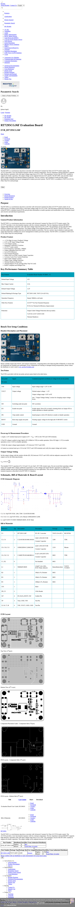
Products (6, 13)
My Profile (7, 117)
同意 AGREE (72, 900)
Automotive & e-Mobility (11, 57)
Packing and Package (10, 74)
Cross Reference (9, 69)
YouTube (10, 894)
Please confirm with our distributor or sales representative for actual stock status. (24, 856)
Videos (6, 77)
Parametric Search (9, 23)
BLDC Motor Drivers (10, 36)
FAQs (10, 890)
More (2, 187)
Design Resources (9, 196)
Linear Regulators (9, 43)
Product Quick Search (14, 872)
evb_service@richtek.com (26, 367)
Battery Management (10, 34)
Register (7, 112)
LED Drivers (8, 41)
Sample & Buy (8, 199)
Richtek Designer (9, 72)
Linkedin (7, 144)
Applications (8, 16)
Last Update (22, 799)
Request (30, 853)
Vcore (6, 54)
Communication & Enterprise (12, 59)
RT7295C (3, 831)
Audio (6, 33)
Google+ (7, 140)
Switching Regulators (10, 51)
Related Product (9, 197)
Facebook (7, 139)
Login (2, 112)
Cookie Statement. (40, 902)
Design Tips (7, 79)
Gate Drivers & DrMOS (11, 38)
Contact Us (13, 5)
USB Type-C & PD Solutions (13, 53)
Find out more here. (11, 905)
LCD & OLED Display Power (13, 39)
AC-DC (6, 29)
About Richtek (5, 5)
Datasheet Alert (8, 119)
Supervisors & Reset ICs (11, 48)
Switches (7, 49)
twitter (6, 142)
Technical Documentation (11, 65)
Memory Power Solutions (11, 44)
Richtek (3, 4)
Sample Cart (11, 889)
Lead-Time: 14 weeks (31, 846)
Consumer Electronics (10, 61)
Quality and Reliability (10, 75)
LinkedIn (10, 895)
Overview (7, 194)
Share (2, 134)
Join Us (10, 866)
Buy (26, 844)
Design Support (8, 20)
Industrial (7, 62)
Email (6, 137)
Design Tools (8, 70)
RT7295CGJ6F (5, 853)
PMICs (6, 46)
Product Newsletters (10, 120)
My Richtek (7, 26)
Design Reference (9, 67)
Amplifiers (7, 31)
